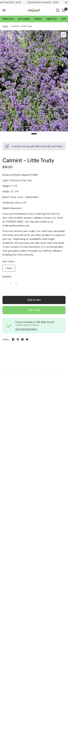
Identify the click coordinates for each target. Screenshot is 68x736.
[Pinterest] (18, 339)
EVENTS (38, 19)
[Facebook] (13, 339)
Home (5, 26)
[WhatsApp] (22, 339)
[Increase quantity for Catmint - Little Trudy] (16, 283)
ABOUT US (51, 19)
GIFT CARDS (24, 19)
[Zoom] (63, 34)
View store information (26, 329)
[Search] (57, 10)
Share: (5, 339)
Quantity (7, 276)
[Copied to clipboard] (27, 339)
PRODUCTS (8, 19)
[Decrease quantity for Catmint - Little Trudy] (5, 283)
